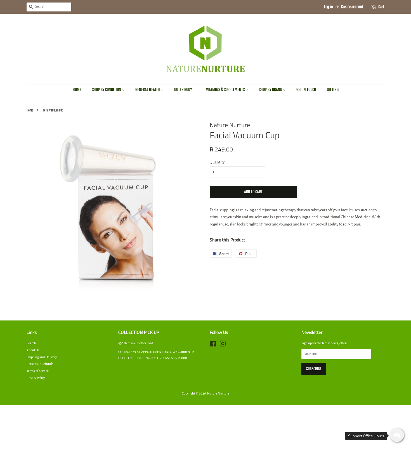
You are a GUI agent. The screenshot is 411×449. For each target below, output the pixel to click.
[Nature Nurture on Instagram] (222, 345)
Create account (352, 6)
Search (31, 343)
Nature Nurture (218, 393)
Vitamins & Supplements (225, 89)
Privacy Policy (36, 378)
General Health (148, 89)
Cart (381, 6)
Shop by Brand (271, 89)
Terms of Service (38, 371)
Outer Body (183, 89)
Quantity (217, 162)
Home (77, 89)
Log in (328, 6)
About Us (33, 350)
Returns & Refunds (40, 364)
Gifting (333, 89)
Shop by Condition (107, 89)
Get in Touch (306, 89)
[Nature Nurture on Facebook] (213, 345)
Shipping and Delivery (42, 357)
